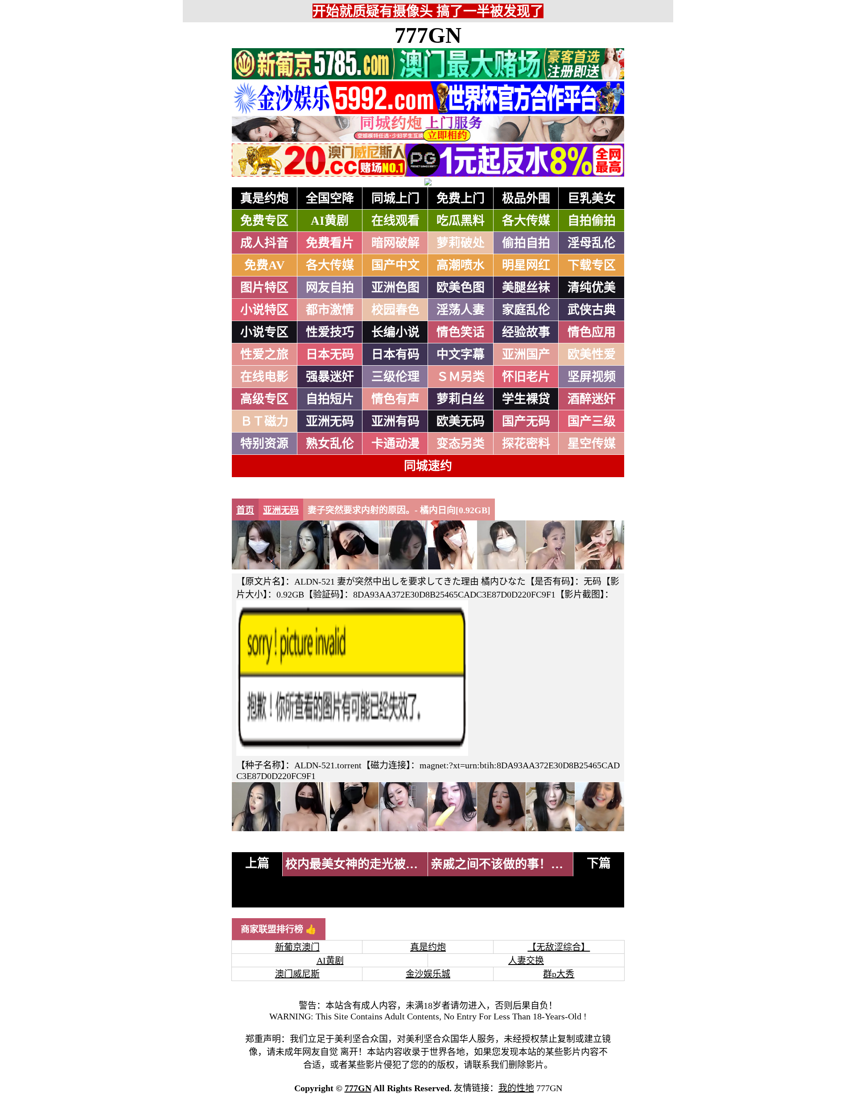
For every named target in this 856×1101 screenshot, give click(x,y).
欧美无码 (460, 421)
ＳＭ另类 (460, 376)
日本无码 (330, 354)
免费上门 (460, 198)
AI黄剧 (330, 220)
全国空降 (330, 198)
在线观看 (395, 220)
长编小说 (395, 332)
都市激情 (330, 310)
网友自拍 (330, 287)
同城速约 (428, 466)
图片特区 (264, 287)
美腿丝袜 (526, 287)
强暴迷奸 (330, 376)
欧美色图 (460, 287)
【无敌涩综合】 (558, 947)
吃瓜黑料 (460, 220)
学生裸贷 (526, 399)
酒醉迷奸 (592, 399)
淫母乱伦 (592, 243)
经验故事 (526, 332)
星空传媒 (592, 443)
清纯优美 (592, 287)
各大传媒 (526, 220)
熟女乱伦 (330, 443)
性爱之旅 (264, 354)
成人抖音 (264, 243)
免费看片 (330, 243)
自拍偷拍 (592, 220)
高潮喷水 (460, 265)
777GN (428, 35)
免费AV (264, 265)
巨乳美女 (592, 198)
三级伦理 (395, 376)
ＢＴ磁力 (264, 421)
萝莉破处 (460, 243)
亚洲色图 (395, 287)
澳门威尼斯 (297, 974)
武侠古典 (592, 310)
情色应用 (592, 332)
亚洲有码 (395, 421)
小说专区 (264, 332)
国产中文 (395, 265)
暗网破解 (395, 243)
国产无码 (526, 421)
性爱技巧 (330, 332)
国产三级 (592, 421)
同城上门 (395, 198)
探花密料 (526, 443)
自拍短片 (330, 399)
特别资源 (264, 443)
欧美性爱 (592, 354)
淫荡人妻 (460, 310)
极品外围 (526, 198)
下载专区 (592, 265)
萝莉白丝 (460, 399)
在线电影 (264, 376)
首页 (245, 510)
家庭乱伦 (526, 310)
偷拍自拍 (526, 243)
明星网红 (526, 265)
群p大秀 (558, 974)
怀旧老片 (526, 376)
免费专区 (264, 220)
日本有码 (395, 354)
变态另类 (460, 443)
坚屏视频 (592, 376)
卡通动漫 (395, 443)
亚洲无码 (330, 421)
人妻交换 (526, 960)
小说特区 (264, 310)
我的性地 (516, 1088)
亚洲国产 (526, 354)
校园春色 (395, 310)
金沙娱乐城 (428, 974)
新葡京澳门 (297, 947)
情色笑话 (460, 332)
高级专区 (264, 399)
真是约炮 (264, 198)
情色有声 (395, 399)
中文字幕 (460, 354)
